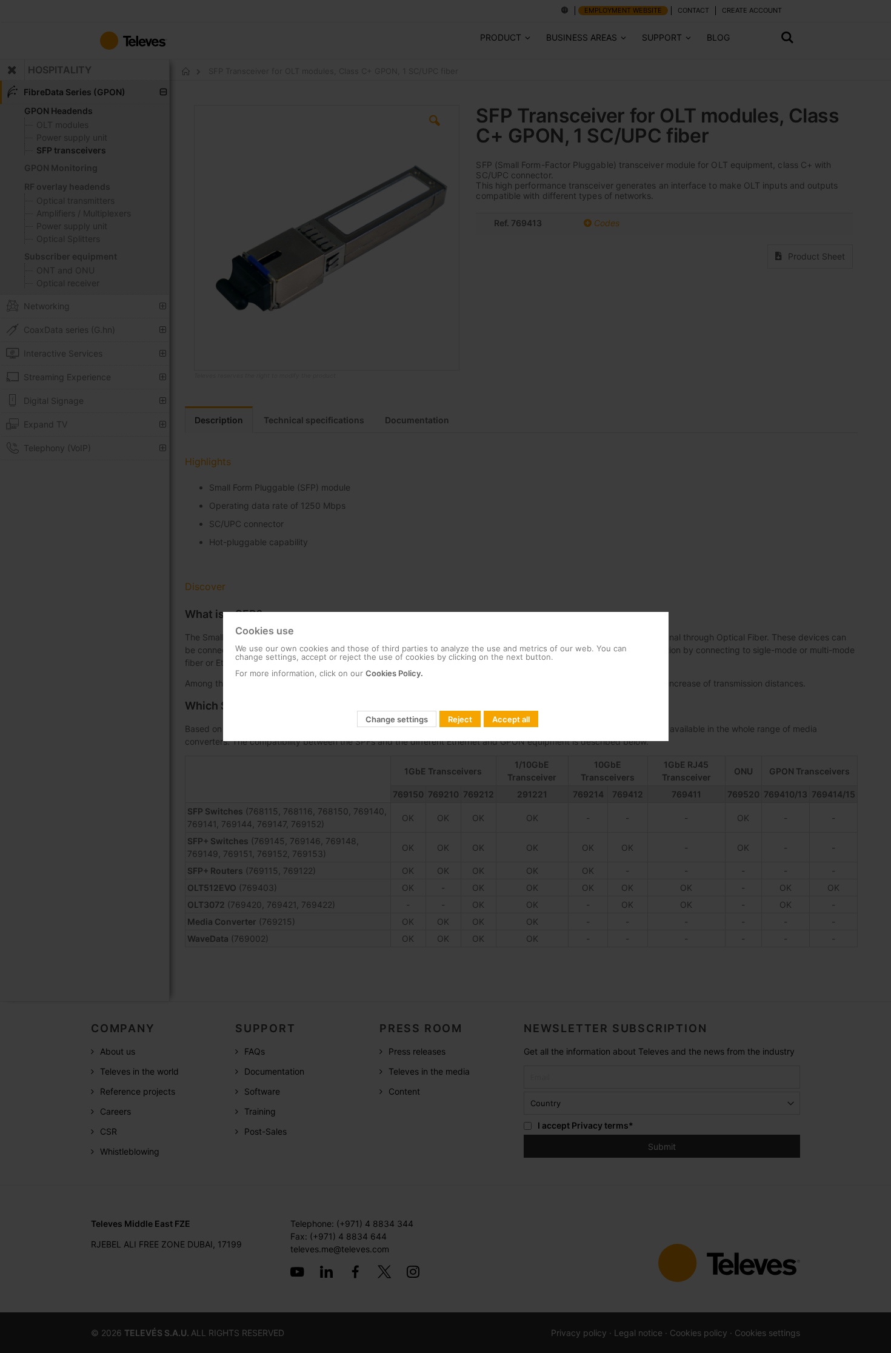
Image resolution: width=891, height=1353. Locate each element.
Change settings (396, 719)
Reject (460, 719)
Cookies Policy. (394, 673)
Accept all (511, 719)
